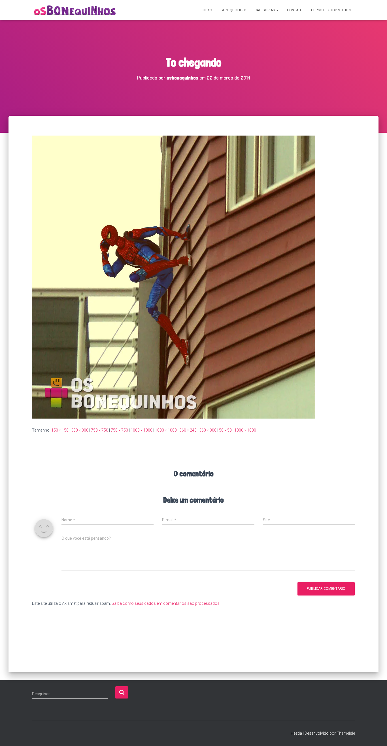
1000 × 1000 (141, 430)
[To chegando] (173, 277)
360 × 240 (188, 430)
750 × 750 (99, 430)
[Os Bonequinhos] (75, 10)
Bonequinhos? (233, 10)
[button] (277, 10)
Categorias (265, 10)
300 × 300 (79, 430)
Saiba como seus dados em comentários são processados (166, 603)
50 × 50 (225, 430)
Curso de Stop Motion (331, 10)
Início (207, 10)
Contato (295, 10)
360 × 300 (207, 430)
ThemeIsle (346, 733)
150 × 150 (60, 430)
